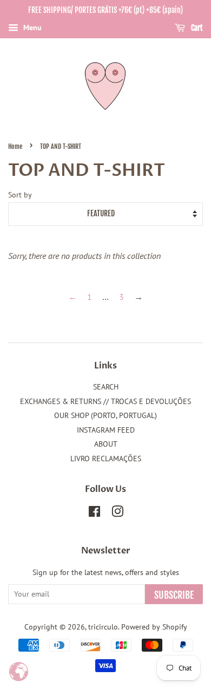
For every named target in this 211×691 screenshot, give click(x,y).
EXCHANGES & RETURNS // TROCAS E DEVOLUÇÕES (105, 401)
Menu (31, 27)
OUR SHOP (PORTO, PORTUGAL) (105, 415)
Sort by (20, 194)
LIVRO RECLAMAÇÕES (105, 458)
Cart (196, 27)
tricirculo (103, 627)
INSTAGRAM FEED (106, 430)
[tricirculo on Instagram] (117, 513)
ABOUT (105, 444)
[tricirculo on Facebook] (94, 513)
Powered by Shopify (154, 627)
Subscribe (174, 595)
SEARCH (105, 387)
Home (15, 146)
